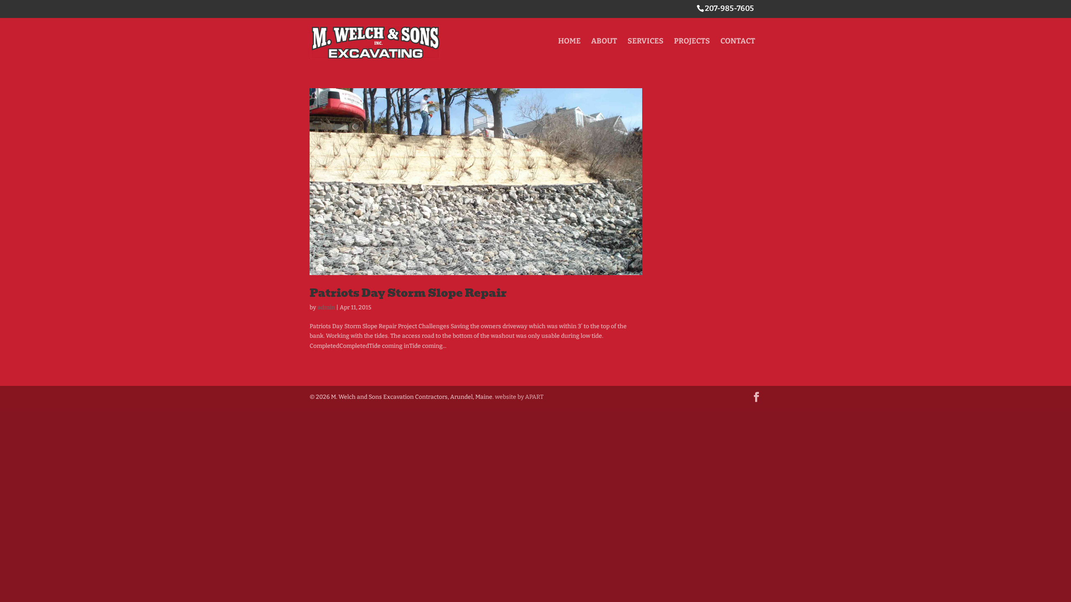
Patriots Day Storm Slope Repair (408, 293)
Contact (737, 42)
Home (569, 42)
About (604, 42)
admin (326, 307)
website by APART (519, 396)
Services (646, 42)
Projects (692, 42)
